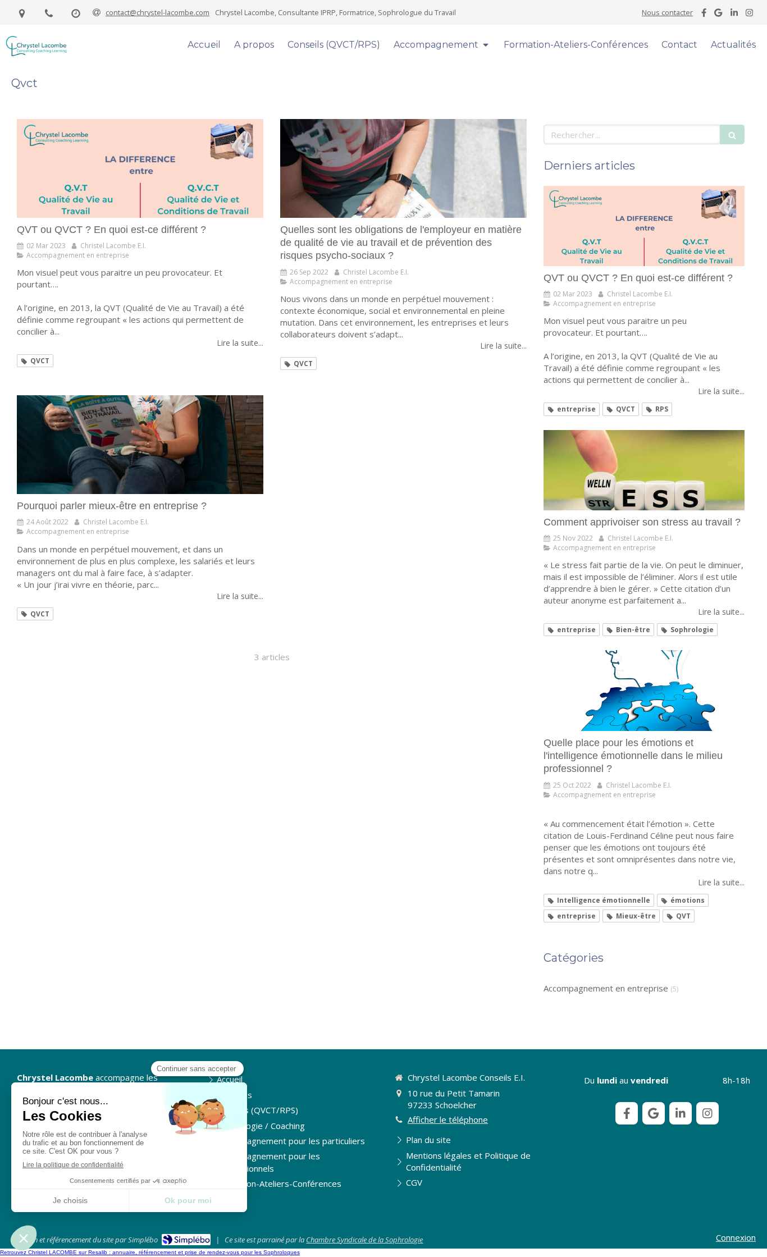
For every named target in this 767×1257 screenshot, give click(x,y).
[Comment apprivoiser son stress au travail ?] (644, 470)
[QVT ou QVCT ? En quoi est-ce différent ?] (140, 168)
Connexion (736, 1237)
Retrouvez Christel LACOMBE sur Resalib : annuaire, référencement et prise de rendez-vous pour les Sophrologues (150, 1252)
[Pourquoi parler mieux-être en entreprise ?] (140, 444)
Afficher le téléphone (448, 1119)
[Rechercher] (732, 134)
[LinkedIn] (734, 14)
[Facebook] (703, 14)
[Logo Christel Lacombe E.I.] (36, 54)
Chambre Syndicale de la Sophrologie (364, 1240)
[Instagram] (749, 14)
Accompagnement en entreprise (606, 988)
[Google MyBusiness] (718, 14)
